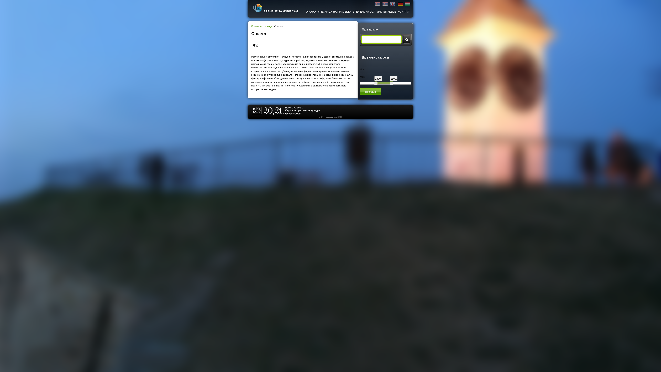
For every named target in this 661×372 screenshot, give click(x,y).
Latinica (385, 4)
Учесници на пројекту (334, 11)
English (392, 4)
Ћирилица (377, 4)
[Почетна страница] (258, 8)
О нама (311, 11)
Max (362, 76)
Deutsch (400, 4)
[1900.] (391, 83)
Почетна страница (261, 26)
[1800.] (376, 83)
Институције (386, 11)
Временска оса (364, 11)
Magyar (407, 4)
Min (362, 69)
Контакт (404, 11)
